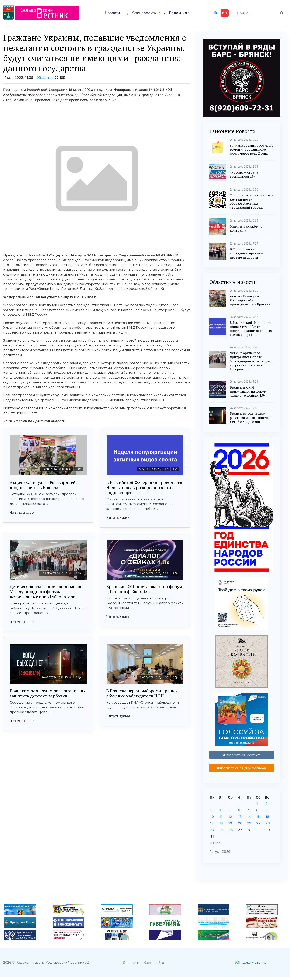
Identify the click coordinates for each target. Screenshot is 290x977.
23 (268, 823)
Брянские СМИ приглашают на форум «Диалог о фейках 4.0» (144, 589)
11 (220, 816)
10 (212, 816)
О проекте (131, 962)
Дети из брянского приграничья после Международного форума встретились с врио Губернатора (48, 591)
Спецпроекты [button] (144, 13)
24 (212, 830)
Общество (44, 77)
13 (240, 816)
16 (267, 816)
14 (249, 816)
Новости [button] (112, 13)
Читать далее (22, 512)
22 (258, 823)
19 (230, 823)
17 (212, 823)
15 (258, 816)
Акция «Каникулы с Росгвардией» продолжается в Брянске (43, 484)
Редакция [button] (178, 13)
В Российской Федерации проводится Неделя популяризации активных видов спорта (144, 487)
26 (230, 830)
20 (240, 823)
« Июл (215, 843)
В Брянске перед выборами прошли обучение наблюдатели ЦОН (142, 693)
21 (249, 823)
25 (221, 830)
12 (230, 816)
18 (221, 823)
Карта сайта (154, 962)
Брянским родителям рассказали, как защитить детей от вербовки (48, 693)
